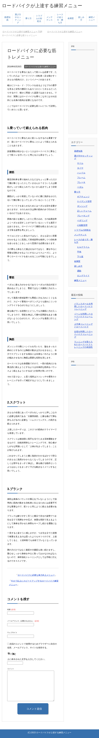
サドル (80, 163)
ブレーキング (83, 216)
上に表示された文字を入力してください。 (26, 659)
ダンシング (82, 206)
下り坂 (80, 256)
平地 (79, 252)
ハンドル (81, 173)
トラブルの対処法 (39, 18)
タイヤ (80, 168)
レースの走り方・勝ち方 (60, 18)
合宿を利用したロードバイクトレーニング (83, 334)
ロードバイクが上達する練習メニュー (42, 5)
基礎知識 (7, 18)
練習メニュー (92, 18)
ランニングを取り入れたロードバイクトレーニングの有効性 (83, 344)
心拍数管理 (82, 225)
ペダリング (82, 220)
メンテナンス (49, 18)
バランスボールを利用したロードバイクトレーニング (83, 306)
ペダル (80, 187)
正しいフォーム (84, 211)
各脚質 (71, 18)
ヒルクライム (83, 247)
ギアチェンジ (83, 197)
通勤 (79, 271)
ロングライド (83, 276)
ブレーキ (81, 182)
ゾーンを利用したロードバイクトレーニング (83, 316)
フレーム (81, 178)
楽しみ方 (81, 18)
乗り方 (28, 18)
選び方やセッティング (18, 18)
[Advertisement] (82, 92)
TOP (24, 32)
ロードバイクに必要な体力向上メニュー (36, 575)
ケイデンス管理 (84, 201)
